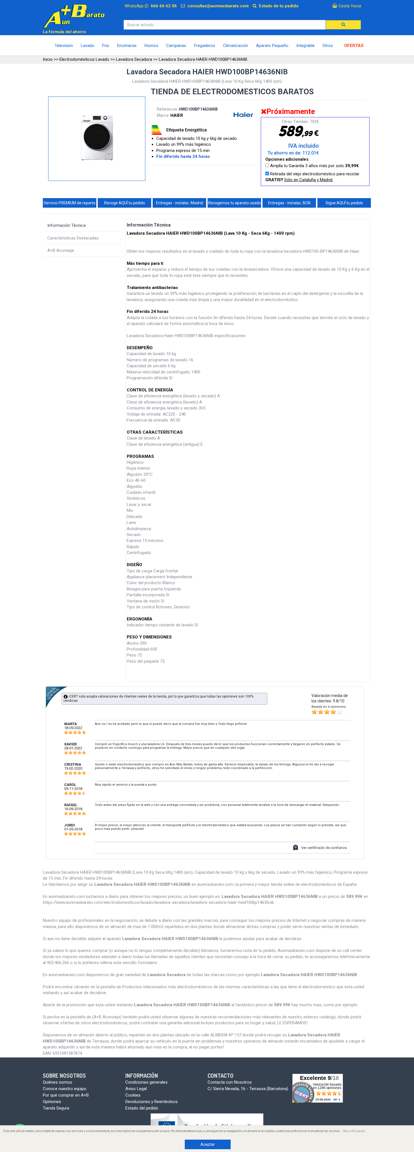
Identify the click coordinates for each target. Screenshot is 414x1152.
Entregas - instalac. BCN (289, 203)
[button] (343, 25)
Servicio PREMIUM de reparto (69, 203)
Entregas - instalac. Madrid (179, 203)
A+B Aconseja (60, 250)
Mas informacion (354, 1131)
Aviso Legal (136, 1088)
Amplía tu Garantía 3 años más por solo (314, 165)
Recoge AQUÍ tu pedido (124, 203)
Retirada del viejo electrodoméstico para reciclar (312, 176)
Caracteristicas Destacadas (73, 238)
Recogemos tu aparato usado (234, 203)
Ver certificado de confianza (324, 848)
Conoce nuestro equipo (64, 1088)
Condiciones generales (146, 1082)
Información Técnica (66, 225)
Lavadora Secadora (134, 59)
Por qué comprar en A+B (66, 1095)
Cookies (133, 1095)
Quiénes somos (57, 1082)
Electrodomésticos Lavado (84, 59)
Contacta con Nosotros (230, 1082)
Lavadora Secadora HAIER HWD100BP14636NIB (203, 59)
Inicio (48, 59)
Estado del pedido (141, 1108)
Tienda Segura (56, 1108)
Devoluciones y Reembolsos (151, 1101)
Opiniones (52, 1101)
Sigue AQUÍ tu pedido (344, 203)
